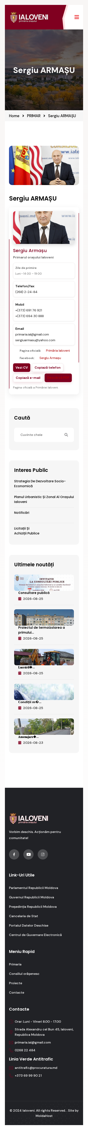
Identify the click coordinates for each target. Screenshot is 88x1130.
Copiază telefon (48, 368)
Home (14, 115)
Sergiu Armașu (50, 358)
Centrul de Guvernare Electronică (35, 935)
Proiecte (15, 983)
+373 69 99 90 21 (28, 1075)
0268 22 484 (25, 1050)
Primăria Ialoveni (58, 351)
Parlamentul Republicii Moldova (33, 888)
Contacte (16, 992)
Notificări (21, 512)
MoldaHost (44, 1116)
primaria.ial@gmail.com (33, 1042)
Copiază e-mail (28, 378)
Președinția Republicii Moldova (33, 906)
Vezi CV (22, 368)
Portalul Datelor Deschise (28, 925)
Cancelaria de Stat (23, 916)
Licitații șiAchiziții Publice (26, 531)
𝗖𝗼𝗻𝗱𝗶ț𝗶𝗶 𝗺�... (29, 702)
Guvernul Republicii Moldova (31, 897)
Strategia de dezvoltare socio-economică (40, 483)
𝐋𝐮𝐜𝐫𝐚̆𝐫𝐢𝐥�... (26, 667)
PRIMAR (34, 115)
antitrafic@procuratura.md (36, 1068)
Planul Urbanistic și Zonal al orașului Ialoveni (44, 499)
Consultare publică (34, 593)
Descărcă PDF (58, 378)
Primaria (15, 964)
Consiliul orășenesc (24, 974)
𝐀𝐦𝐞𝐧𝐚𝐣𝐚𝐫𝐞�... (28, 737)
